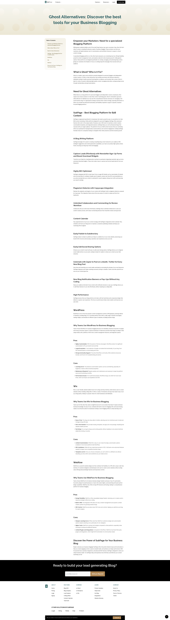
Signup (53, 595)
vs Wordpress (79, 590)
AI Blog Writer (67, 595)
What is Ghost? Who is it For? (53, 48)
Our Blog (97, 593)
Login (113, 2)
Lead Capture (67, 593)
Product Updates (99, 588)
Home (53, 588)
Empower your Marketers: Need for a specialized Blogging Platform (55, 44)
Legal (53, 611)
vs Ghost (78, 588)
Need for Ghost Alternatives (53, 50)
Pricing (53, 590)
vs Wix (77, 593)
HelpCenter (97, 590)
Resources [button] (106, 2)
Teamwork (66, 600)
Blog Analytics (67, 590)
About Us (115, 588)
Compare (79, 585)
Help (73, 611)
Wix (48, 60)
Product (81, 611)
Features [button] (97, 2)
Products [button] (57, 2)
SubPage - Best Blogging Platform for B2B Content (55, 54)
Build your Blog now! (97, 574)
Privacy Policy (116, 590)
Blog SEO (66, 588)
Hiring (60, 611)
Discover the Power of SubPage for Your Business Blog (55, 66)
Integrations (97, 595)
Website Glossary (99, 598)
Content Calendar (68, 598)
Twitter (115, 595)
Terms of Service (117, 593)
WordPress (50, 57)
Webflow (49, 62)
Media (67, 611)
